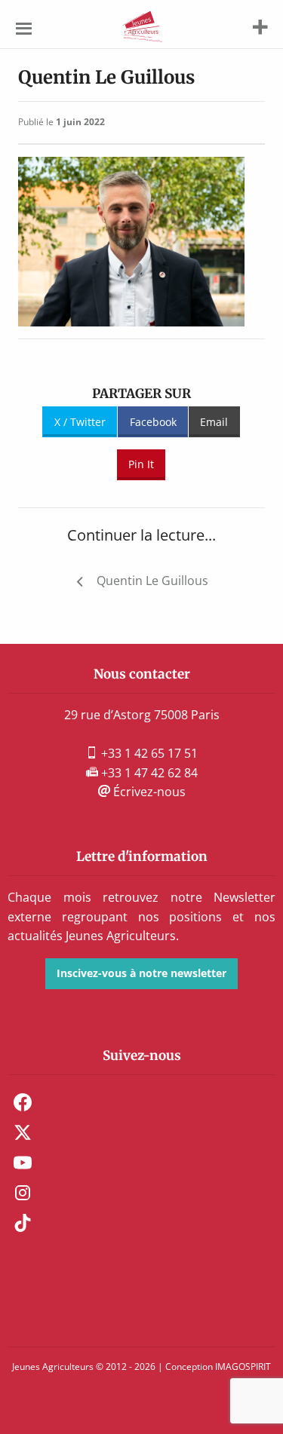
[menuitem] (141, 1102)
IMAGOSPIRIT (243, 1366)
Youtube (23, 1163)
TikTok (23, 1223)
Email (214, 422)
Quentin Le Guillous (152, 580)
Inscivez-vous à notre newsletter (141, 973)
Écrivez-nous (148, 791)
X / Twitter (80, 422)
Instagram (23, 1193)
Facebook (153, 422)
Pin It (141, 464)
